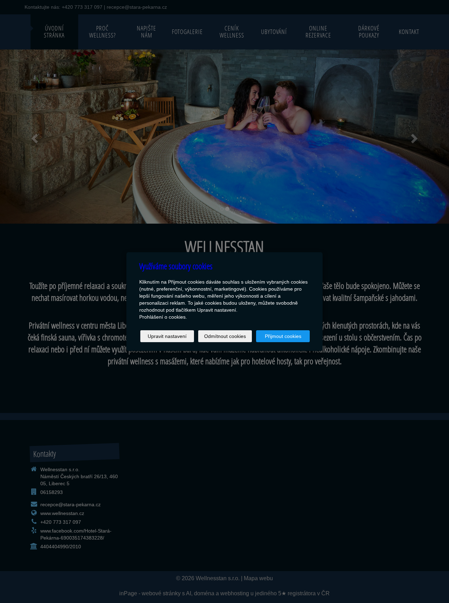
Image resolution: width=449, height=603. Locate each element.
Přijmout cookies (283, 336)
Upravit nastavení (167, 336)
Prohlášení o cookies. (163, 317)
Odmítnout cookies (225, 336)
